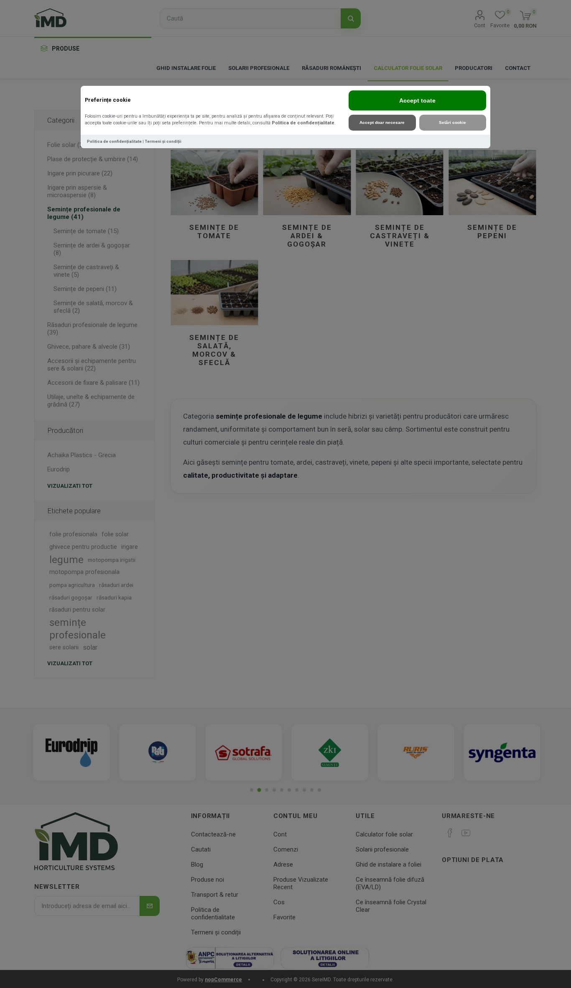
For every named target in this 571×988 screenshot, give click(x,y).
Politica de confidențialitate (303, 123)
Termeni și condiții (163, 141)
